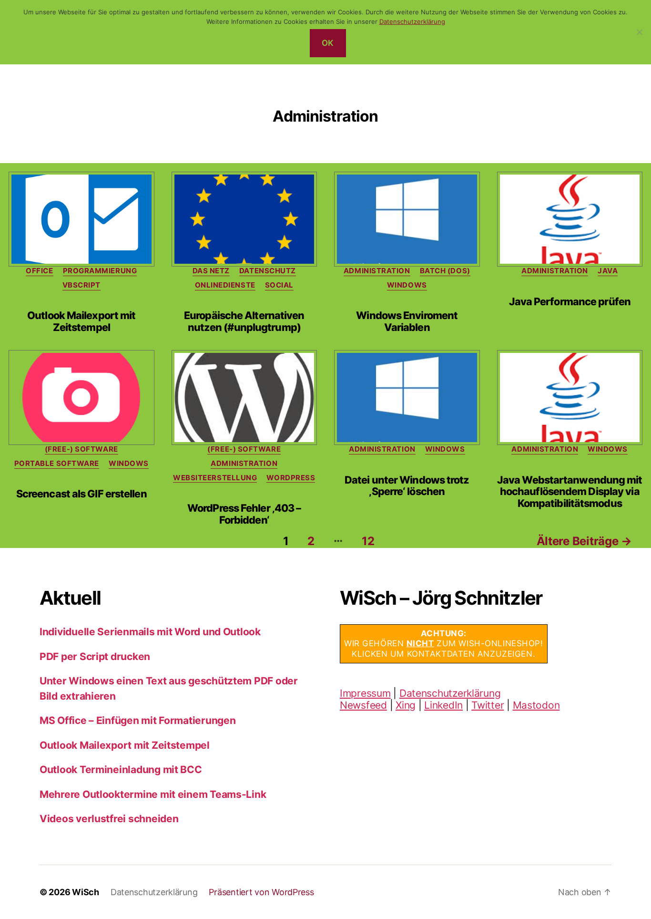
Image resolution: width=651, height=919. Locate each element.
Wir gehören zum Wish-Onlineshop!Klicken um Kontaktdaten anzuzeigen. (443, 644)
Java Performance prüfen (570, 301)
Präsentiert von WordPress (261, 892)
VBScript (81, 285)
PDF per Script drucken (95, 656)
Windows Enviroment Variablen (407, 321)
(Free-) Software (81, 449)
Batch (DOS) (445, 271)
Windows (407, 285)
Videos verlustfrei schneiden (109, 819)
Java (608, 271)
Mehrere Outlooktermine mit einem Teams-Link (153, 794)
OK (328, 43)
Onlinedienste (225, 285)
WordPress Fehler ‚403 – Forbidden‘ (244, 514)
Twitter (487, 705)
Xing (406, 705)
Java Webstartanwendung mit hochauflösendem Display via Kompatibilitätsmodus (569, 491)
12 (368, 541)
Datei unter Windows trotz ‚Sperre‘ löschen (407, 486)
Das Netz (211, 271)
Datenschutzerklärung (450, 693)
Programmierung (100, 271)
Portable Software (56, 463)
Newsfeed (363, 705)
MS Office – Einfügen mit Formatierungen (137, 720)
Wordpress (290, 478)
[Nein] (639, 32)
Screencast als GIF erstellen (81, 493)
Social (279, 285)
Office (39, 271)
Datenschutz (267, 271)
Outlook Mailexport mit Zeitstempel (81, 321)
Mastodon (536, 705)
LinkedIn (443, 705)
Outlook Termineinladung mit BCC (121, 769)
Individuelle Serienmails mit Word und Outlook (150, 632)
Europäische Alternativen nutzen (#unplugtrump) (244, 321)
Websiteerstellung (215, 478)
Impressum (365, 693)
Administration (377, 271)
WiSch (85, 892)
